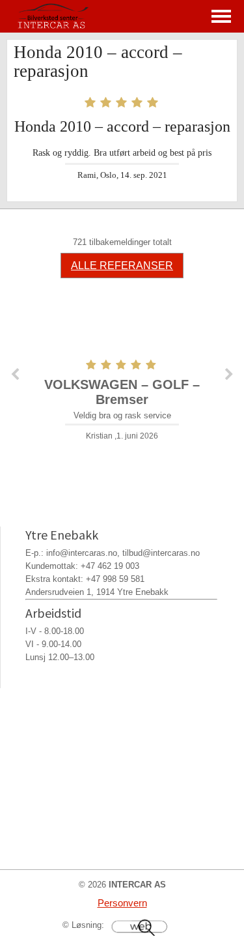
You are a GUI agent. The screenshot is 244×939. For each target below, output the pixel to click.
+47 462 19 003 (110, 566)
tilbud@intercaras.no (161, 553)
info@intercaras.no (81, 553)
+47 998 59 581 (115, 579)
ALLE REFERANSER (122, 265)
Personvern (122, 902)
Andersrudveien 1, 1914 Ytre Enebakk (97, 592)
